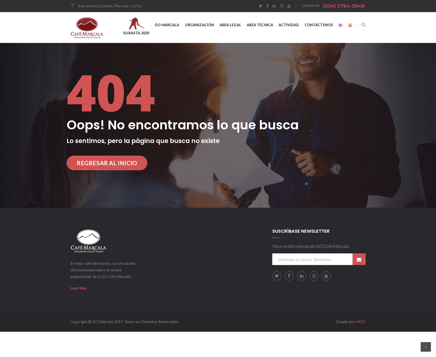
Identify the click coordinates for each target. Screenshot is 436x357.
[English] (340, 25)
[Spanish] (350, 25)
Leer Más (78, 288)
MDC (361, 321)
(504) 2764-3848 (344, 6)
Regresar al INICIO (107, 162)
